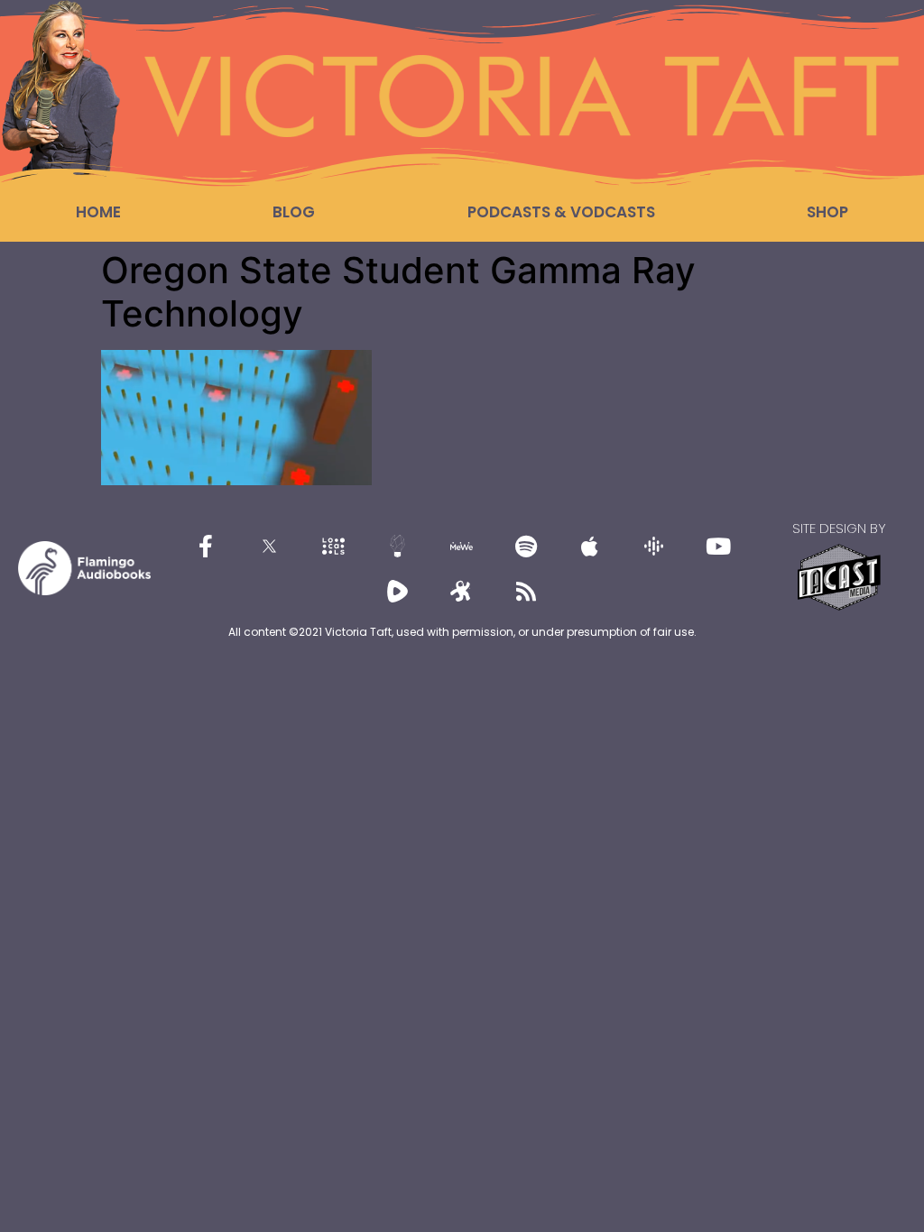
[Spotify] (526, 545)
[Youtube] (718, 545)
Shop (827, 212)
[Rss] (526, 590)
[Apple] (590, 545)
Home (98, 212)
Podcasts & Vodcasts (561, 212)
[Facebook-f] (205, 545)
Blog (294, 212)
